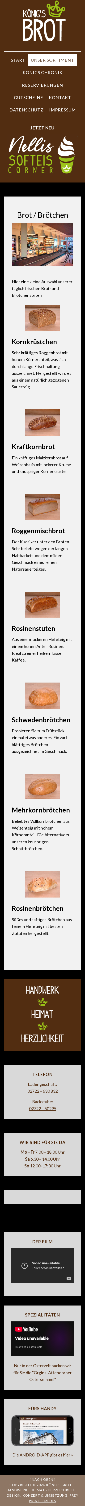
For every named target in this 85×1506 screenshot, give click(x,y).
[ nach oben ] (42, 1479)
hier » (68, 1454)
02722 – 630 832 (42, 1091)
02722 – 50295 (42, 1108)
